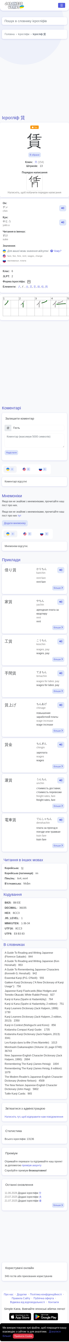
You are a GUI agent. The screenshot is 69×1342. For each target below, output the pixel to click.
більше (57, 588)
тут (19, 515)
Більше (57, 1205)
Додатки (22, 1294)
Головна (10, 34)
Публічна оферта (44, 1298)
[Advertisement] (34, 77)
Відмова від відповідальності (27, 1302)
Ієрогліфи (23, 34)
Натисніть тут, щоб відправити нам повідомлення (34, 1116)
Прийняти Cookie (23, 1336)
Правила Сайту (21, 1298)
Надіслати (11, 452)
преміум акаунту (31, 1165)
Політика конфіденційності (46, 1294)
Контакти (53, 1302)
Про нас (8, 1294)
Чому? (57, 251)
